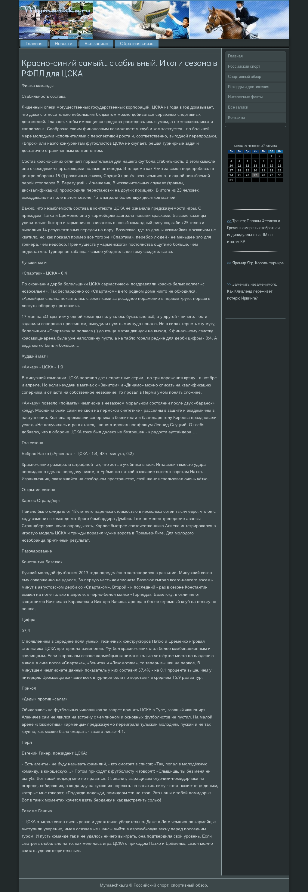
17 (231, 170)
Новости (63, 44)
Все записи (96, 44)
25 (239, 175)
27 (255, 175)
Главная (34, 44)
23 (280, 170)
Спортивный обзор (244, 76)
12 (247, 165)
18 (239, 170)
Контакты (236, 117)
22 (271, 170)
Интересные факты (245, 97)
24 (231, 175)
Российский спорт (244, 66)
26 (247, 175)
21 (263, 170)
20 (255, 170)
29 (271, 175)
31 (231, 180)
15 (271, 165)
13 (255, 165)
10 (231, 165)
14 (263, 165)
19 (247, 170)
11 (239, 165)
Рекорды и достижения (248, 87)
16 (280, 165)
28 (263, 175)
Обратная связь (136, 44)
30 (280, 175)
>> (229, 221)
